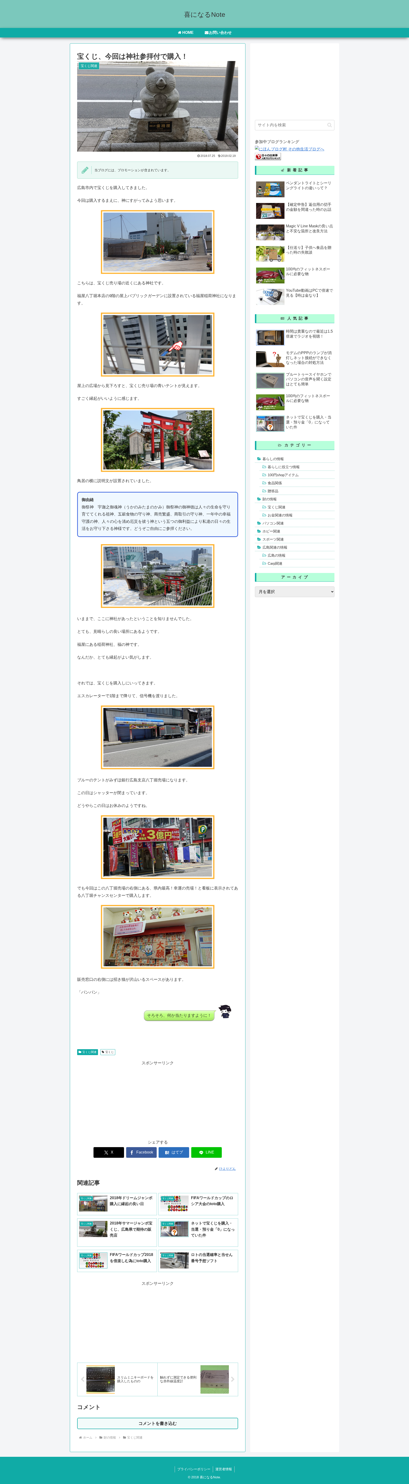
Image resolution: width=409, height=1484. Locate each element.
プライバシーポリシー (193, 1469)
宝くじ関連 (89, 1052)
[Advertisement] (157, 1100)
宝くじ (109, 1052)
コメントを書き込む (157, 1423)
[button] (329, 125)
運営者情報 (223, 1469)
